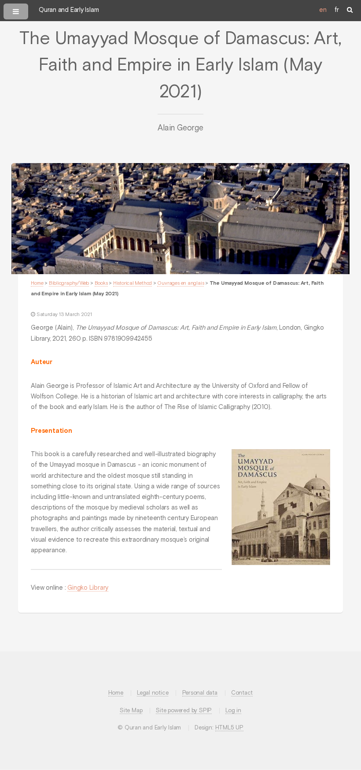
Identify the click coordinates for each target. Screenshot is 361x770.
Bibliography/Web (69, 283)
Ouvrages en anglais (180, 283)
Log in (233, 711)
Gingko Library (87, 588)
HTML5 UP (229, 728)
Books (101, 283)
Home (37, 283)
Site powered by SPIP (184, 711)
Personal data (199, 693)
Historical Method (132, 283)
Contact (242, 693)
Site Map (131, 711)
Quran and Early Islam (69, 10)
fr (337, 10)
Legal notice (152, 693)
